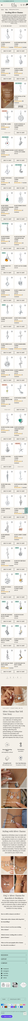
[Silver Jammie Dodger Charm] (7, 142)
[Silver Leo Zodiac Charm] (7, 579)
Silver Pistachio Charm (19, 615)
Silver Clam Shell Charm (6, 457)
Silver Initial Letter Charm (19, 97)
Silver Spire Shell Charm (6, 485)
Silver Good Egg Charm (19, 639)
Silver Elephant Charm (5, 69)
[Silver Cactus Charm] (20, 258)
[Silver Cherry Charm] (20, 526)
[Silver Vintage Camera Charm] (20, 60)
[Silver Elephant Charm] (7, 60)
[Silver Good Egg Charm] (20, 631)
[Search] (21, 5)
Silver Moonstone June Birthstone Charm (19, 238)
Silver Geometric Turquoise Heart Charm (19, 428)
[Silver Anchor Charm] (20, 476)
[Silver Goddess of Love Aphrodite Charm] (20, 116)
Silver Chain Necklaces (20, 871)
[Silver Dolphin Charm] (7, 419)
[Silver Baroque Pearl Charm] (20, 34)
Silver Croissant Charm (19, 178)
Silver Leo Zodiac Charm (6, 587)
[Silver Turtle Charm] (20, 310)
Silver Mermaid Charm (5, 535)
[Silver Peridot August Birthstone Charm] (7, 389)
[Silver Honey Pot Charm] (7, 258)
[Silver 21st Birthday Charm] (20, 552)
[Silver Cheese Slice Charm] (7, 336)
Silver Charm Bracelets (7, 871)
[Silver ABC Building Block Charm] (7, 606)
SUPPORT (4, 959)
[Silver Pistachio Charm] (20, 606)
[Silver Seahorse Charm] (7, 552)
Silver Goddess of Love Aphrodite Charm (19, 125)
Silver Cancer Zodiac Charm (7, 371)
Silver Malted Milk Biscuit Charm (6, 639)
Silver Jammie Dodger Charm (7, 151)
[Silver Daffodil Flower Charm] (20, 579)
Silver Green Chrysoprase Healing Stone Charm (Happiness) (7, 208)
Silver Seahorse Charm (5, 561)
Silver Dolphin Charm (7, 427)
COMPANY (4, 963)
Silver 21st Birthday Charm (20, 561)
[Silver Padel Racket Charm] (7, 310)
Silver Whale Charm (20, 398)
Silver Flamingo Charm (19, 371)
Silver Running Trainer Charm (5, 237)
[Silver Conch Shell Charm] (20, 500)
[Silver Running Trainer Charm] (7, 228)
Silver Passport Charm (5, 43)
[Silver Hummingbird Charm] (20, 336)
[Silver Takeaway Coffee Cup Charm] (20, 142)
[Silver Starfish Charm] (20, 448)
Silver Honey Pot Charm (6, 266)
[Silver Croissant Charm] (20, 170)
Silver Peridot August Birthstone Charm (6, 399)
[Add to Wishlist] (11, 29)
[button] (26, 511)
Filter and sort (7, 26)
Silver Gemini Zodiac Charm (20, 206)
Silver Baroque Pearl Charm (20, 43)
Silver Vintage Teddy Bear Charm (7, 664)
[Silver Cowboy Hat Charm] (20, 282)
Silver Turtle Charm (20, 318)
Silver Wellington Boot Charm (19, 664)
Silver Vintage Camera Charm (18, 69)
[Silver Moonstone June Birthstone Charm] (20, 228)
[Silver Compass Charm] (7, 500)
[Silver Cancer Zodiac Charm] (7, 362)
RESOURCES (4, 955)
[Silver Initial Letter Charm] (20, 88)
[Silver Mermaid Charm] (7, 526)
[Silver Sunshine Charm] (7, 282)
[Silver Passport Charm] (7, 34)
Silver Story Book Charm (6, 178)
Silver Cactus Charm (20, 266)
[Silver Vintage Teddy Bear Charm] (7, 655)
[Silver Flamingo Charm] (20, 362)
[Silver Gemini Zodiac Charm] (20, 197)
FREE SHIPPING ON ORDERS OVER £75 (9, 1)
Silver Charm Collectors (7, 890)
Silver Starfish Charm (18, 457)
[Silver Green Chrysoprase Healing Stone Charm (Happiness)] (7, 197)
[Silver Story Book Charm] (7, 170)
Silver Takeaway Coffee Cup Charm (19, 151)
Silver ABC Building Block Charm (6, 615)
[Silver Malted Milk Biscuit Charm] (7, 631)
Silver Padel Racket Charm (6, 318)
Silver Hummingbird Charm (20, 345)
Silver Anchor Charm (20, 484)
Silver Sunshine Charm (5, 291)
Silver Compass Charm (5, 509)
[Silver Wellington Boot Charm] (20, 655)
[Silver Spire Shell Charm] (7, 476)
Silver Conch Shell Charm (19, 509)
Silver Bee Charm (6, 124)
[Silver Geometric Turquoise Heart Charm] (20, 419)
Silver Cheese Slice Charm (6, 345)
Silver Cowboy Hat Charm (19, 291)
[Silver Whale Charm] (20, 389)
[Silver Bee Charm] (7, 116)
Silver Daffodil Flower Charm (18, 587)
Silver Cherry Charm (20, 535)
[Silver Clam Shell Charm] (7, 448)
